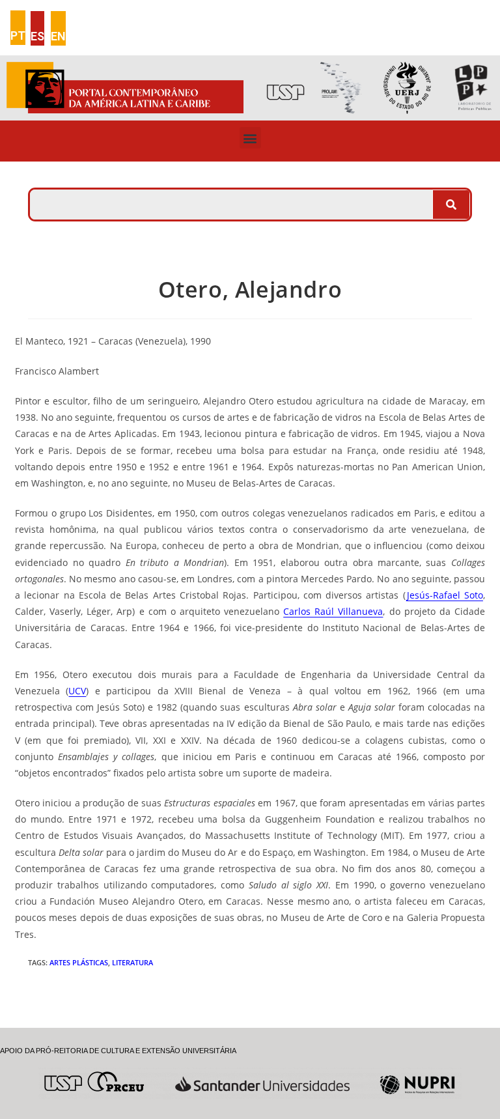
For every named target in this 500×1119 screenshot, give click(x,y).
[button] (250, 138)
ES (37, 36)
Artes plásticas (78, 962)
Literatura (132, 962)
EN (58, 36)
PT (17, 35)
